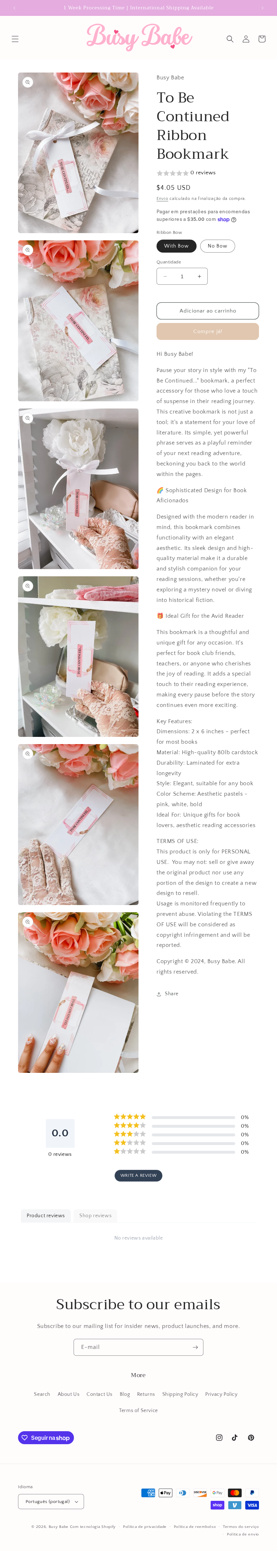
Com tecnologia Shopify (93, 1527)
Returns (146, 1394)
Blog (125, 1394)
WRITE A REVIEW (138, 1175)
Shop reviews (95, 1216)
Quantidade (169, 262)
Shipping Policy (180, 1394)
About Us (69, 1394)
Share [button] (172, 994)
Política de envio (243, 1534)
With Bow (176, 246)
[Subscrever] (195, 1347)
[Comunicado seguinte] (263, 8)
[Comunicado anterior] (14, 8)
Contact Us (100, 1394)
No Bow (218, 246)
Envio (162, 198)
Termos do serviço (241, 1527)
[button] (15, 39)
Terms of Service (138, 1411)
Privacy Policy (221, 1394)
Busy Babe (59, 1527)
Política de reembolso (195, 1527)
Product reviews (46, 1216)
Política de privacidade (145, 1527)
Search (42, 1394)
